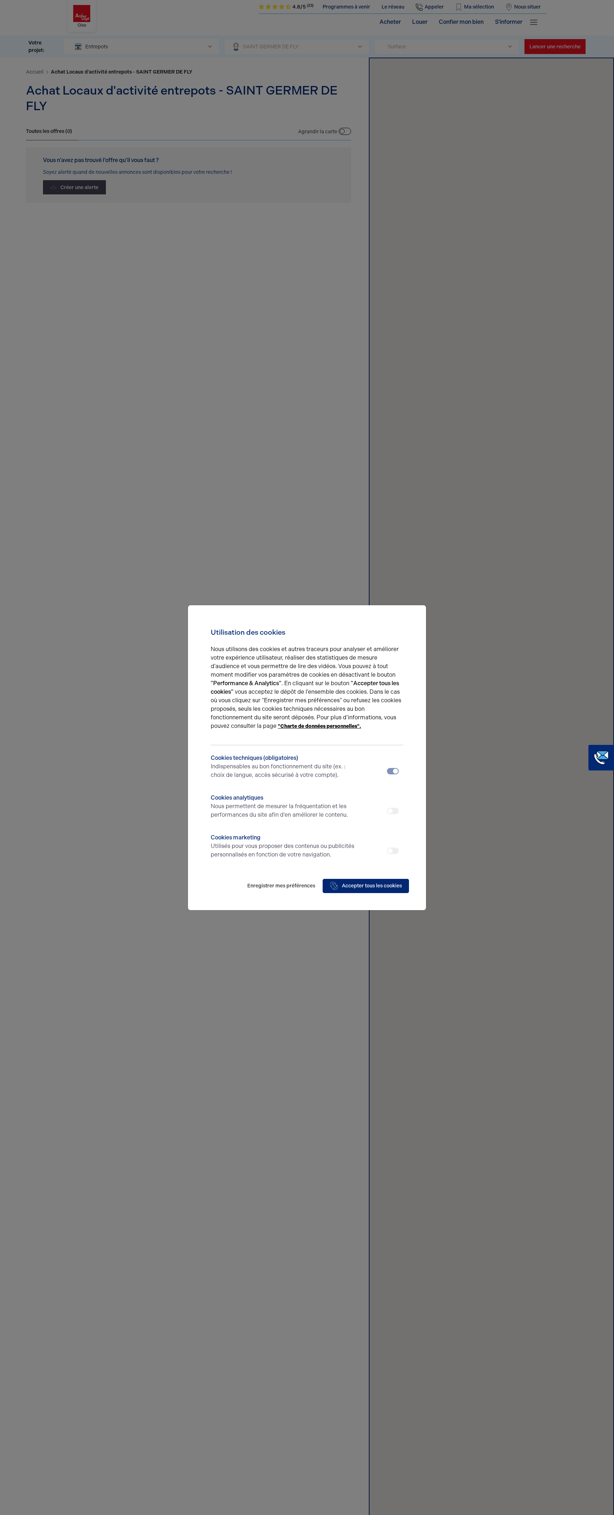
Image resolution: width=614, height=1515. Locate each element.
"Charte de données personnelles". (319, 726)
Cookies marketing (282, 846)
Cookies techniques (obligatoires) (278, 766)
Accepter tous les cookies (372, 886)
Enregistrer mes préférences (281, 886)
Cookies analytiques (279, 806)
